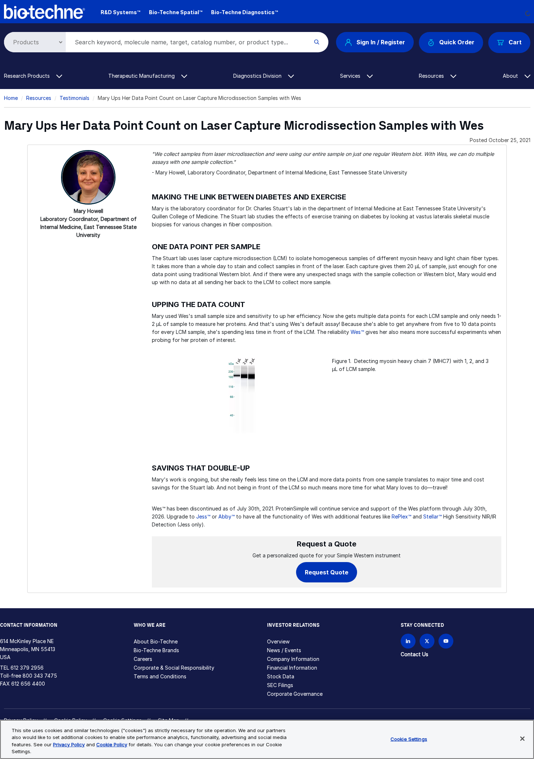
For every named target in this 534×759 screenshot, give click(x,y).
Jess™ (203, 516)
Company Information (293, 659)
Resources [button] (432, 76)
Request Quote (326, 572)
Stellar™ (432, 516)
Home (11, 98)
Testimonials (74, 98)
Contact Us (414, 654)
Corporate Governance (295, 694)
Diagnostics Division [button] (258, 76)
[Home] (44, 11)
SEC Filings (280, 685)
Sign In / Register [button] (380, 42)
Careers (143, 659)
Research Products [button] (27, 76)
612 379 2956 (27, 668)
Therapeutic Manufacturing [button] (142, 76)
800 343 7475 (40, 676)
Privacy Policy (69, 744)
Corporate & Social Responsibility (174, 668)
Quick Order (456, 42)
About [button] (511, 76)
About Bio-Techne (156, 641)
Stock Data (280, 676)
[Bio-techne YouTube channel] (445, 641)
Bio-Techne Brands (156, 650)
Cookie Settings (409, 739)
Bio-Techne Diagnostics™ (244, 12)
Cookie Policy (111, 744)
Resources (38, 98)
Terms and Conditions (160, 676)
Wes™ (357, 332)
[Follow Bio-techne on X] (427, 641)
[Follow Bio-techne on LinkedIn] (408, 641)
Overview (278, 641)
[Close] (522, 739)
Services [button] (351, 76)
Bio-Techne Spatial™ (175, 12)
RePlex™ (401, 516)
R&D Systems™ (120, 12)
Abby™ (226, 516)
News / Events (284, 650)
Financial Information (292, 668)
